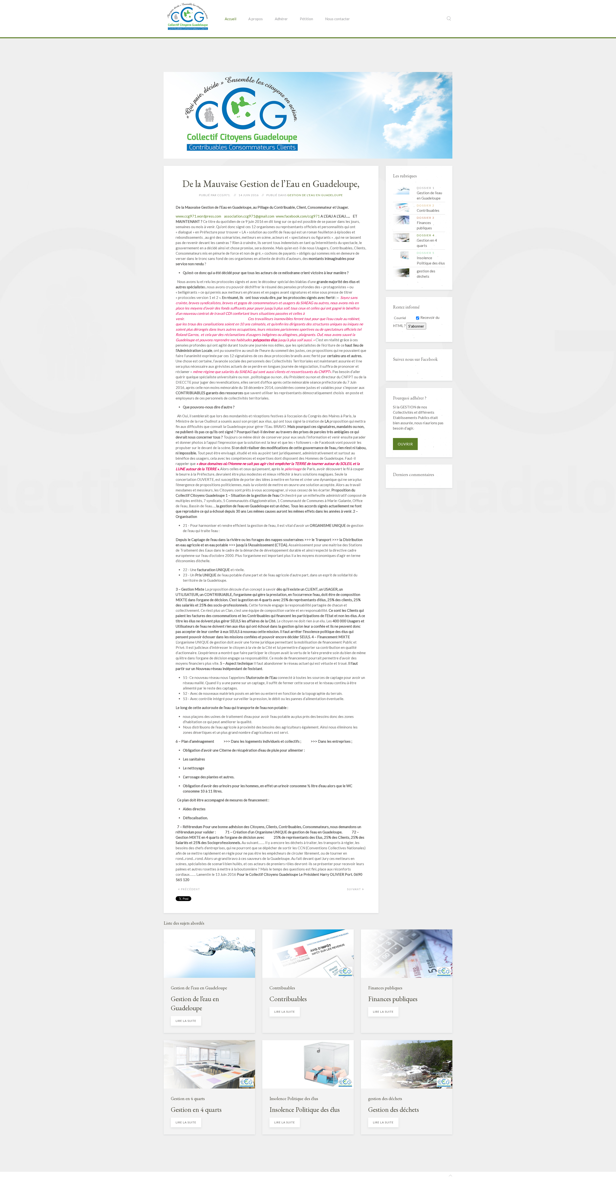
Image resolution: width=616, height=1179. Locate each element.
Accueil (230, 19)
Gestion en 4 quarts (188, 1098)
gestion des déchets (385, 1098)
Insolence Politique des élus (294, 1098)
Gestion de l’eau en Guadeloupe (199, 988)
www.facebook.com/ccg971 (298, 216)
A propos (255, 19)
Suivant (354, 889)
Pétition (306, 19)
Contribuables (282, 988)
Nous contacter (337, 19)
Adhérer (281, 19)
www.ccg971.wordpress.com (198, 216)
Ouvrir (405, 444)
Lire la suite (186, 1021)
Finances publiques (385, 988)
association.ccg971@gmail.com (249, 216)
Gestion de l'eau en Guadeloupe (315, 195)
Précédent (190, 889)
